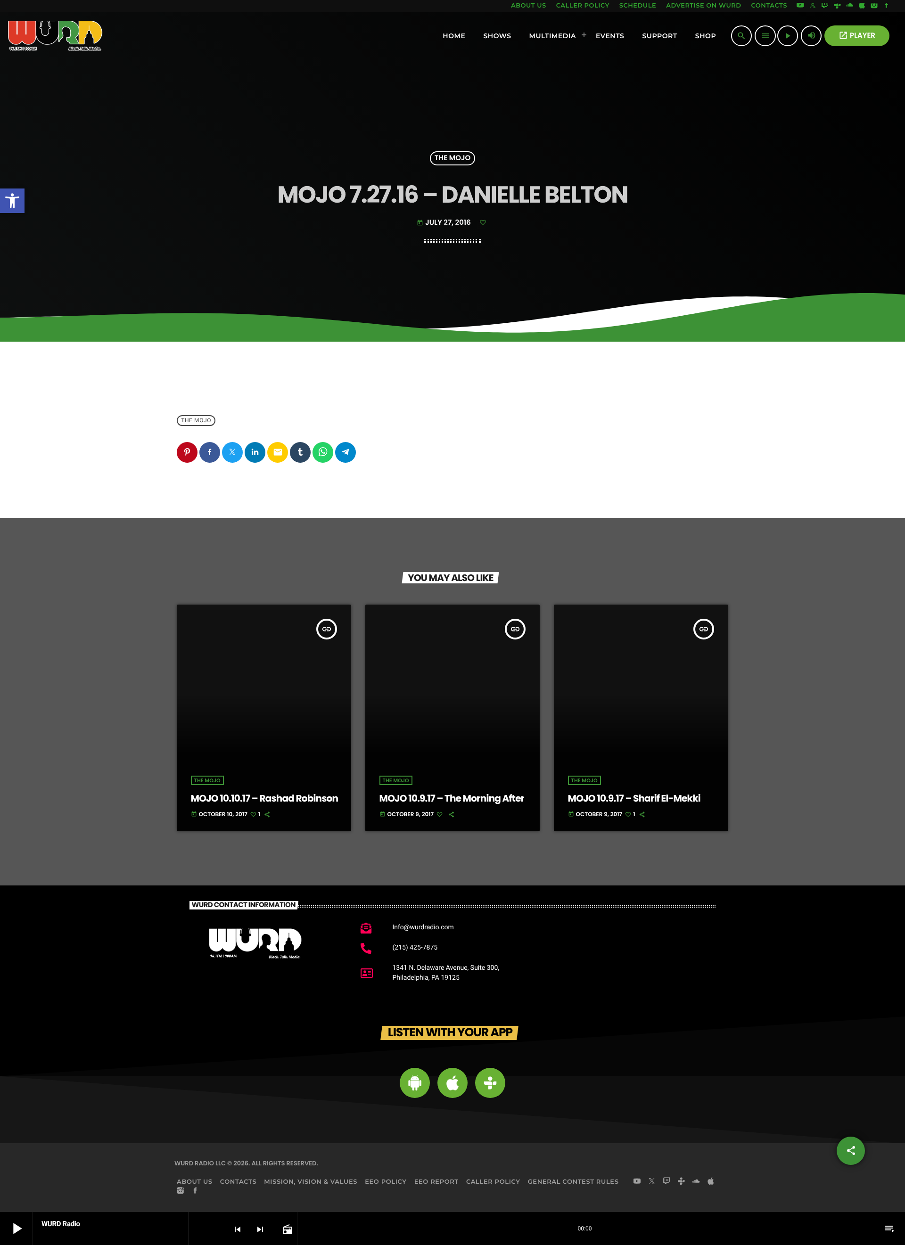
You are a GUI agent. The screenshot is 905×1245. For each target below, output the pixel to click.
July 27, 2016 (444, 223)
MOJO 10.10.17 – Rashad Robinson (264, 798)
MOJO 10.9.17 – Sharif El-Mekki (634, 798)
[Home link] (55, 35)
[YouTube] (800, 6)
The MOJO (453, 159)
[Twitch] (825, 6)
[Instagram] (874, 6)
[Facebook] (886, 6)
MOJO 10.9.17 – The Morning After (452, 798)
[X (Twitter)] (812, 6)
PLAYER (857, 36)
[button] (12, 200)
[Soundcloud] (850, 6)
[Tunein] (837, 6)
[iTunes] (862, 6)
